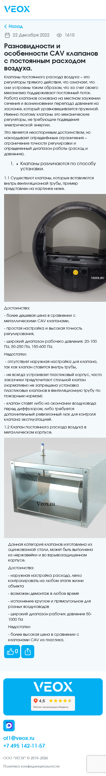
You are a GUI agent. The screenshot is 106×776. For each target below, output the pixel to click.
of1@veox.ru (18, 738)
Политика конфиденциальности (31, 766)
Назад (16, 26)
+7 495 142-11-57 (24, 746)
